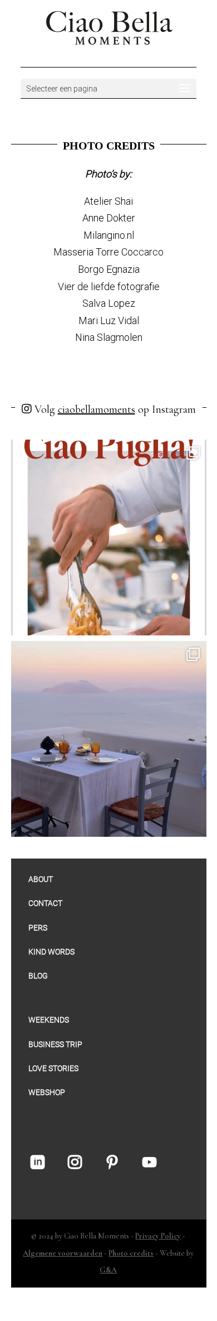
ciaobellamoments (96, 409)
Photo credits (131, 1253)
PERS (37, 927)
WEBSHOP (46, 1092)
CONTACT (45, 903)
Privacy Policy (158, 1236)
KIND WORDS (51, 951)
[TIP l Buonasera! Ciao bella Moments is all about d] (108, 739)
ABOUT (40, 879)
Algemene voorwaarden (62, 1253)
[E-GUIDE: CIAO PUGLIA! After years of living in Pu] (108, 537)
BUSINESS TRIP (55, 1044)
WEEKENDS (48, 1019)
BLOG (38, 975)
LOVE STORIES (53, 1068)
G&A (108, 1270)
